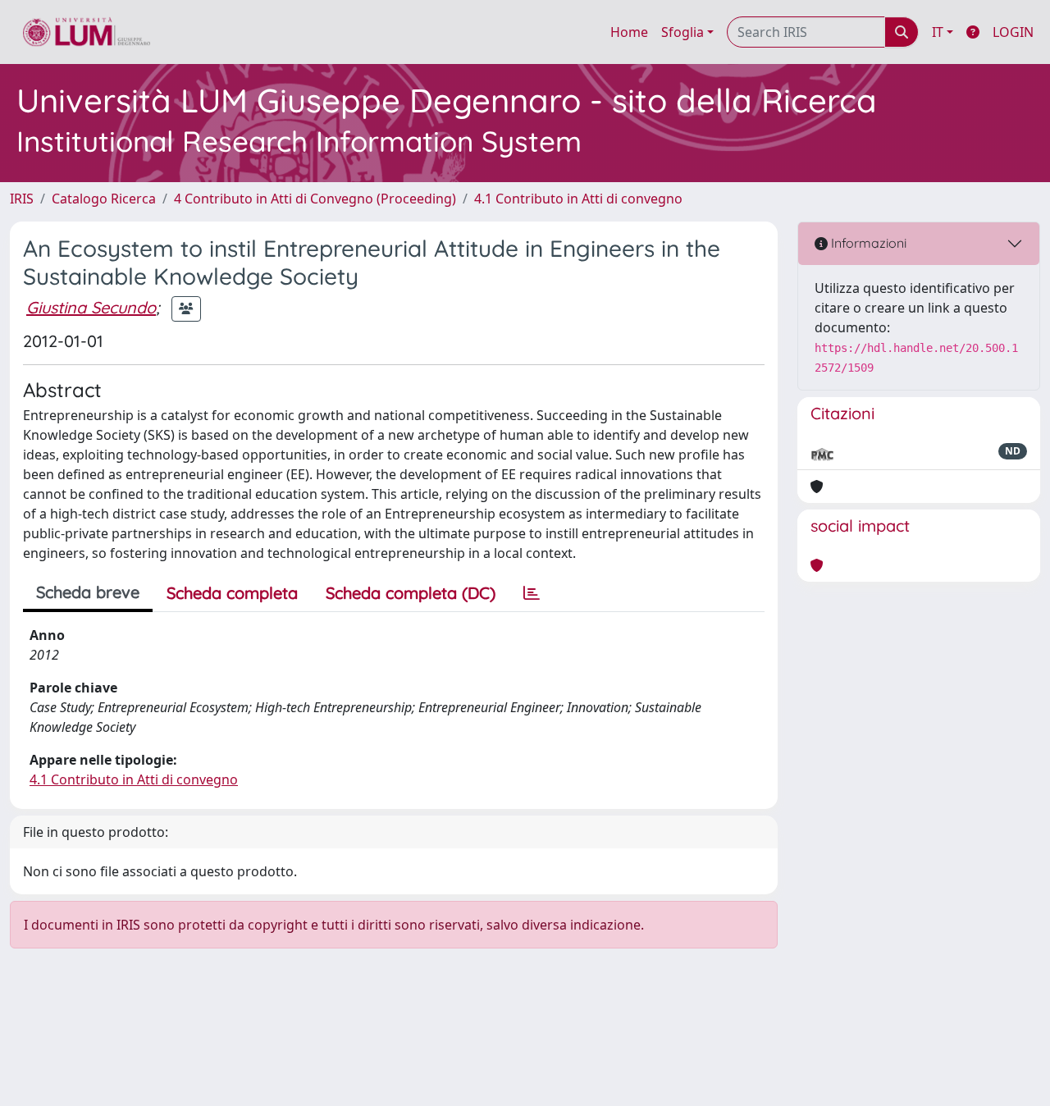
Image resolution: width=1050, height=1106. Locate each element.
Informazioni (867, 243)
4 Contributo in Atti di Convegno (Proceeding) (315, 199)
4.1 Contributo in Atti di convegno (578, 199)
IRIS (22, 199)
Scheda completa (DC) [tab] (410, 593)
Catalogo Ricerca (104, 199)
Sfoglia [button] (682, 32)
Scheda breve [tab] (87, 592)
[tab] (531, 593)
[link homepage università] (86, 32)
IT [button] (937, 32)
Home (629, 32)
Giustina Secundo (91, 307)
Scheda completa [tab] (232, 593)
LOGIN (1013, 32)
